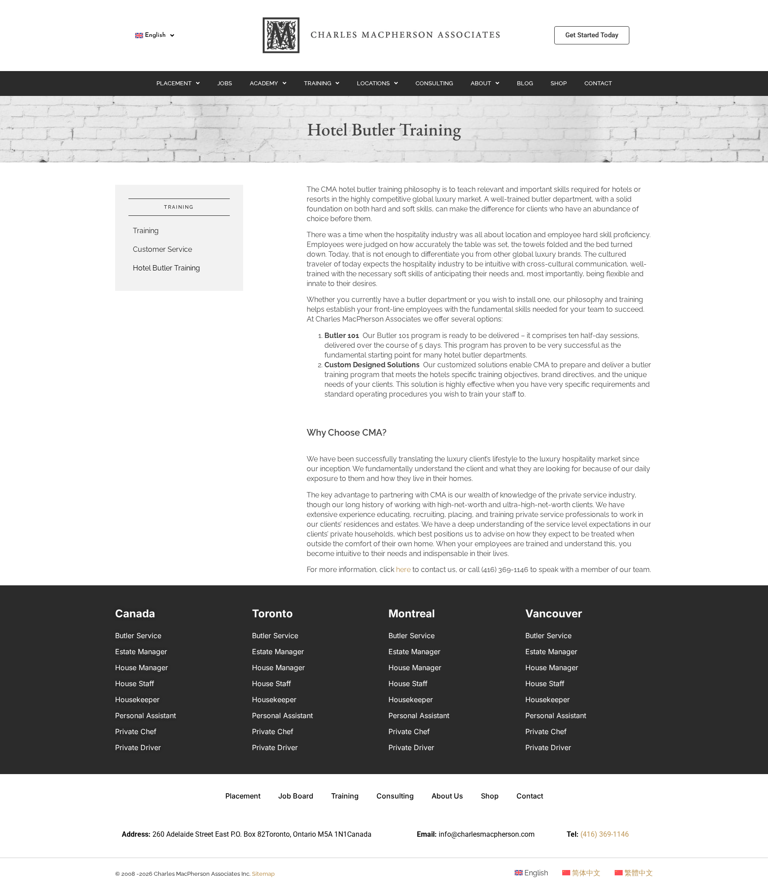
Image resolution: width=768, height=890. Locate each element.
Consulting (434, 83)
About (481, 83)
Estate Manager (141, 651)
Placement (174, 83)
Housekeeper (137, 699)
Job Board (295, 795)
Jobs (224, 83)
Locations (373, 83)
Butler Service (138, 635)
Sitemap (263, 873)
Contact (598, 83)
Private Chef (135, 731)
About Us (447, 795)
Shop (559, 83)
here (403, 569)
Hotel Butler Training (166, 268)
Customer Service (162, 249)
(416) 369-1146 (604, 834)
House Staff (134, 683)
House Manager (141, 667)
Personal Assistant (145, 715)
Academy (264, 83)
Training (317, 83)
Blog (525, 83)
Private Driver (138, 747)
